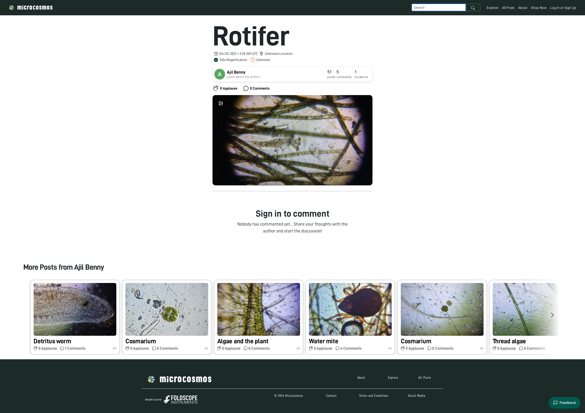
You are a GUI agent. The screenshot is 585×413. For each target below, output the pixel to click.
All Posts (508, 8)
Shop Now (539, 8)
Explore (492, 8)
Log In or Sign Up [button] (563, 8)
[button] (75, 317)
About (522, 8)
